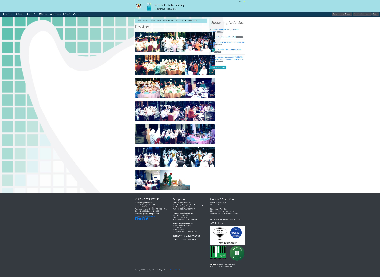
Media (145, 21)
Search (375, 14)
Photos (152, 21)
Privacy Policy (174, 270)
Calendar (67, 14)
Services (44, 14)
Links (77, 14)
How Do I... (8, 14)
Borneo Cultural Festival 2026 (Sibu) (223, 37)
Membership (56, 14)
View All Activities (218, 67)
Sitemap (181, 270)
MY (244, 1)
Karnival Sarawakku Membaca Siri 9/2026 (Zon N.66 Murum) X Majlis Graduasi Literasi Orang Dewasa (226, 59)
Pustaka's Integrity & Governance (184, 239)
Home (139, 21)
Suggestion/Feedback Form (145, 216)
